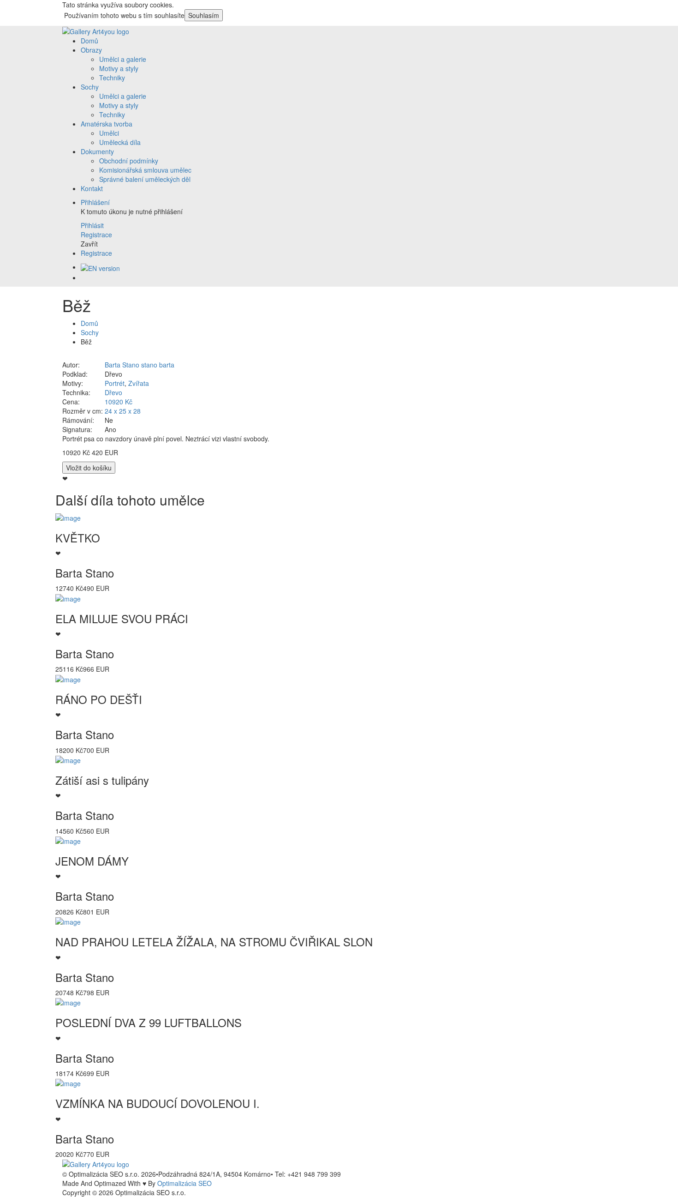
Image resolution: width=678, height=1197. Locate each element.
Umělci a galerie (122, 59)
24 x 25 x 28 (123, 410)
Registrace (96, 253)
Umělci (109, 133)
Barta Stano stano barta (139, 364)
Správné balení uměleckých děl (144, 179)
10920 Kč (118, 401)
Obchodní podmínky (128, 160)
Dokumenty (97, 151)
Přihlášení (95, 202)
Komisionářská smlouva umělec (145, 169)
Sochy (90, 86)
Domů (89, 40)
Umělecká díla (120, 142)
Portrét (115, 383)
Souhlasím (203, 15)
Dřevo (113, 392)
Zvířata (138, 383)
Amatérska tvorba (106, 123)
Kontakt (92, 188)
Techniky (112, 77)
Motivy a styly (118, 68)
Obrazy (91, 49)
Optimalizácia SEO (184, 1183)
